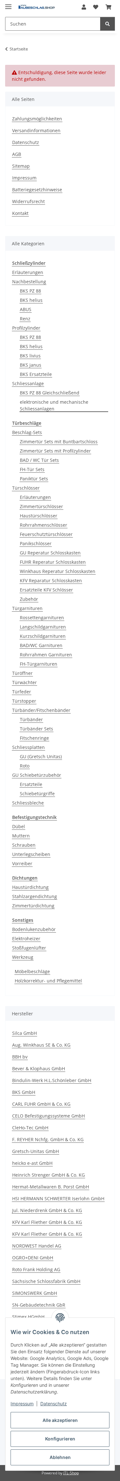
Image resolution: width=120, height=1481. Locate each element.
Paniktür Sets (34, 479)
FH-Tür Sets (32, 469)
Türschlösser (26, 488)
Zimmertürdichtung (33, 906)
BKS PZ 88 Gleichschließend (49, 393)
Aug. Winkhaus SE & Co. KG (41, 1045)
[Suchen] (107, 24)
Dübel (18, 826)
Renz (25, 319)
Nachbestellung (29, 282)
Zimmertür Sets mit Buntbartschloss (59, 442)
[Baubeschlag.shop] (37, 7)
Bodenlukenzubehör (34, 929)
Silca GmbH (24, 1033)
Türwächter (24, 682)
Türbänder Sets (36, 729)
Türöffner (22, 673)
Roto (24, 766)
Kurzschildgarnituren (43, 636)
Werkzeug (22, 957)
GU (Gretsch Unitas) (41, 756)
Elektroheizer (26, 938)
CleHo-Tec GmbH (30, 1128)
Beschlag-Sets (27, 432)
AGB (16, 154)
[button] (84, 7)
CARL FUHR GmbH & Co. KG (41, 1104)
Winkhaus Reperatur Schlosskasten (57, 571)
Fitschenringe (34, 738)
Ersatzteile (31, 784)
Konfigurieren (60, 1438)
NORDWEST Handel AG (36, 1246)
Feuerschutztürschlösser (46, 534)
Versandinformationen (36, 130)
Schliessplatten (28, 747)
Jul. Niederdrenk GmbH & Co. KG (47, 1210)
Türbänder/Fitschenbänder (41, 710)
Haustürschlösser (38, 516)
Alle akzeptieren (60, 1420)
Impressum (22, 1403)
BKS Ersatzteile (36, 374)
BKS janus (30, 365)
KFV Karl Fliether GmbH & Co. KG (47, 1222)
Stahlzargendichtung (34, 896)
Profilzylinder (26, 328)
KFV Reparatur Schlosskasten (51, 580)
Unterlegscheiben (31, 854)
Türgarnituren (27, 608)
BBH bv (20, 1057)
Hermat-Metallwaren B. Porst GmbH (50, 1187)
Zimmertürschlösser (41, 506)
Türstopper (24, 701)
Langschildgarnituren (43, 627)
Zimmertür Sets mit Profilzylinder (55, 451)
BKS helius (31, 300)
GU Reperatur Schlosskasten (50, 553)
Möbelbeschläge (32, 971)
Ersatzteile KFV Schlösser (46, 590)
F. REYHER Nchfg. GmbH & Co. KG (48, 1139)
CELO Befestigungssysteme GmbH (48, 1116)
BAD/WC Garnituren (41, 645)
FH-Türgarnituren (38, 664)
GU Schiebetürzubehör (36, 775)
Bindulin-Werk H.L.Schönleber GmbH (51, 1080)
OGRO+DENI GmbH (32, 1258)
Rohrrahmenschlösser (43, 525)
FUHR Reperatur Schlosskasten (53, 562)
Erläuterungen (27, 272)
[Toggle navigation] (8, 4)
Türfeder (21, 692)
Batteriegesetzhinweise (37, 190)
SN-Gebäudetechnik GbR (38, 1305)
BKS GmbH (23, 1092)
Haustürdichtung (30, 887)
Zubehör (29, 599)
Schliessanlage (28, 383)
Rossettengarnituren (42, 618)
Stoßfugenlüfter (29, 948)
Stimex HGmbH (28, 1317)
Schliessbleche (28, 803)
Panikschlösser (36, 543)
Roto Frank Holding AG (36, 1269)
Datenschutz (53, 1403)
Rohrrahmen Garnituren (46, 655)
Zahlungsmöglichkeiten (37, 119)
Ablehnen (60, 1457)
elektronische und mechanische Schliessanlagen (54, 405)
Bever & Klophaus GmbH (38, 1068)
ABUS (25, 309)
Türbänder (31, 719)
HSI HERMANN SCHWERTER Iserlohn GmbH (58, 1198)
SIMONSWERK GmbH (34, 1293)
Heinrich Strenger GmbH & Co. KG (48, 1175)
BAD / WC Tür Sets (39, 460)
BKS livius (30, 356)
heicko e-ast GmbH (32, 1163)
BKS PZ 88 (30, 291)
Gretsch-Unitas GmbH (35, 1151)
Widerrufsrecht (28, 201)
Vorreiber (22, 863)
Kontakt (20, 213)
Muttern (21, 836)
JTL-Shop (71, 1473)
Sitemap (21, 166)
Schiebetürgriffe (37, 793)
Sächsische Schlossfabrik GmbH (46, 1281)
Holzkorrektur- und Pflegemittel (48, 981)
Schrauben (24, 845)
